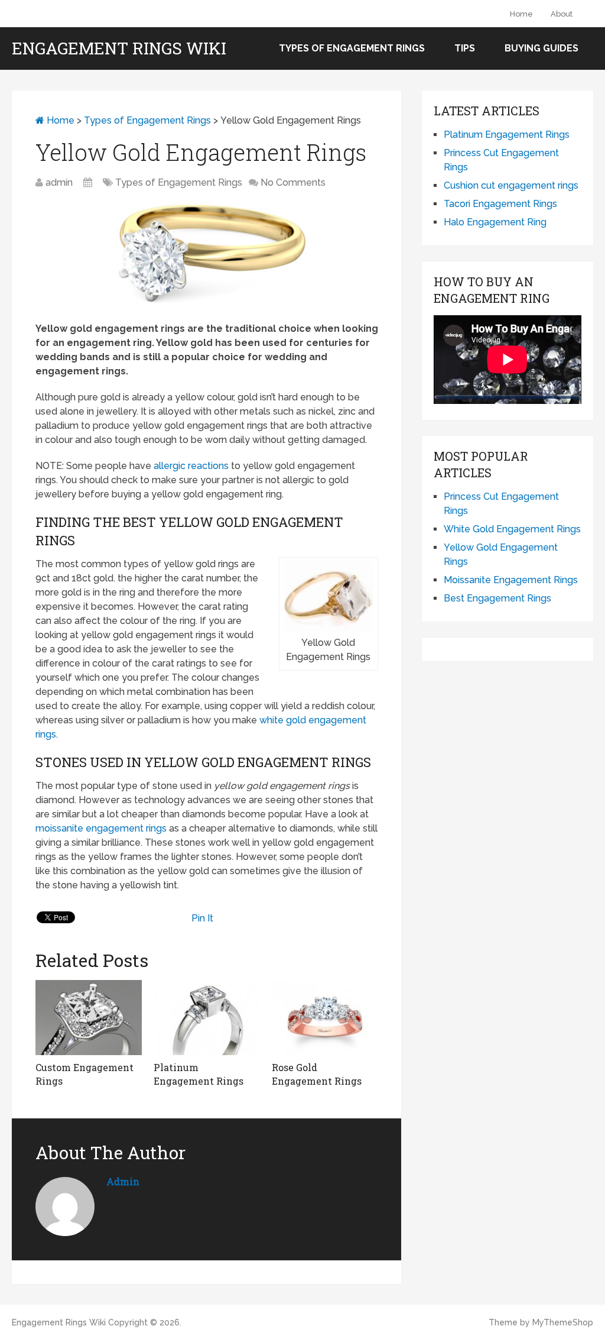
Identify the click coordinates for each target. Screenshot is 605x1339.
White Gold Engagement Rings (512, 529)
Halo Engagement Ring (495, 222)
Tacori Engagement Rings (500, 203)
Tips (464, 48)
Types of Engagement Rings (352, 48)
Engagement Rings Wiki (119, 48)
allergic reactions (191, 465)
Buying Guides (541, 48)
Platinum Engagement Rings (507, 134)
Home (521, 13)
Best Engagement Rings (497, 598)
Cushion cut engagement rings (511, 185)
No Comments (293, 182)
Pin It (202, 918)
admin (59, 182)
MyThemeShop (562, 1322)
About (562, 13)
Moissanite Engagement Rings (511, 580)
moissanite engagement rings (101, 828)
